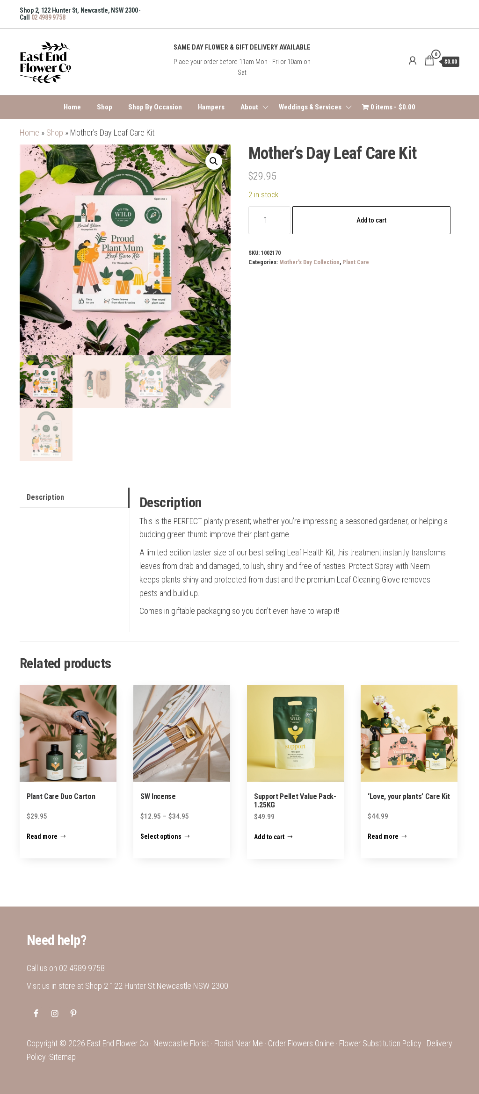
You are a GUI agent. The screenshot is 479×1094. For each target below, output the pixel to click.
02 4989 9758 (48, 17)
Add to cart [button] (269, 837)
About (249, 107)
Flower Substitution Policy (380, 1043)
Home (72, 107)
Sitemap (62, 1057)
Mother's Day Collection (309, 262)
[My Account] (412, 61)
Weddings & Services (310, 107)
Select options (160, 836)
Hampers (211, 107)
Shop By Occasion (155, 107)
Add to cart (371, 220)
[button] (213, 161)
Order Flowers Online (301, 1043)
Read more (42, 836)
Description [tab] (45, 497)
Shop (104, 107)
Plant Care (355, 262)
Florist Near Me (238, 1043)
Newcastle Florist (181, 1043)
